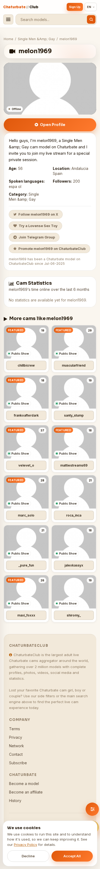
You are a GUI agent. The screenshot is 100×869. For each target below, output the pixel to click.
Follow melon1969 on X (38, 214)
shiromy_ (74, 615)
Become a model (24, 783)
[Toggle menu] (8, 19)
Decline (28, 856)
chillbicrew (26, 365)
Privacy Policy (25, 844)
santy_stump (74, 415)
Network (16, 746)
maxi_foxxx (26, 615)
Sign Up (75, 7)
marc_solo (26, 515)
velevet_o (26, 465)
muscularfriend (74, 365)
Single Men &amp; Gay (36, 39)
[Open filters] (92, 809)
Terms (14, 729)
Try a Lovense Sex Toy (38, 226)
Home (8, 39)
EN (89, 7)
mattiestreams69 (73, 465)
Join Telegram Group (37, 237)
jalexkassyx (74, 565)
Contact (16, 754)
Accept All (72, 856)
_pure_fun (26, 565)
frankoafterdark (26, 415)
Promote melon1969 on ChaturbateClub (52, 248)
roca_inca (73, 515)
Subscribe (18, 763)
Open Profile (52, 124)
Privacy (15, 737)
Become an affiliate (26, 792)
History (15, 800)
